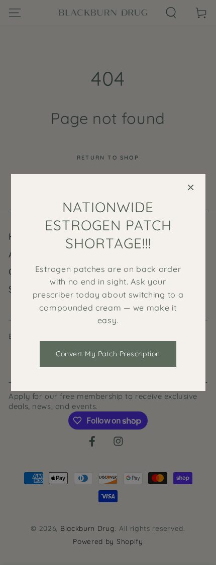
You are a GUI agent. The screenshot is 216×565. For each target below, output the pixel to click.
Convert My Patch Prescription (108, 353)
